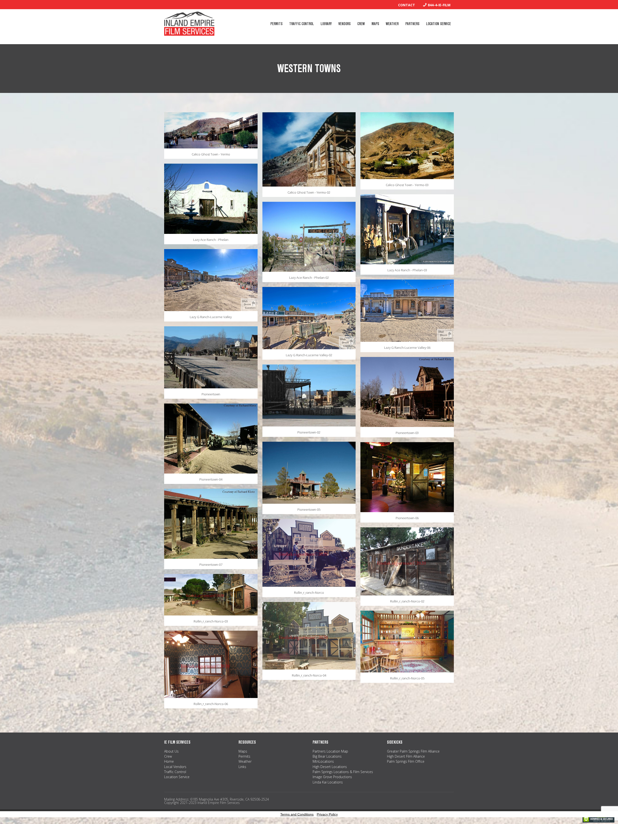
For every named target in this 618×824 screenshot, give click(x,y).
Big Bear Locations (327, 756)
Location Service (177, 777)
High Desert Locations (330, 766)
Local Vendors (175, 766)
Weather (245, 761)
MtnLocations (323, 761)
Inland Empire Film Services (189, 24)
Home (169, 761)
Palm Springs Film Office (405, 761)
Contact (406, 5)
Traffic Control (175, 771)
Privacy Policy (327, 814)
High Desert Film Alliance (406, 756)
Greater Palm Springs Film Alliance (413, 751)
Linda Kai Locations (328, 782)
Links (242, 766)
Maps (243, 751)
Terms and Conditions (297, 814)
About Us (171, 751)
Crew (168, 756)
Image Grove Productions (332, 777)
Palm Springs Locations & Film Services (343, 771)
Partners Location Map (330, 751)
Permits (244, 756)
